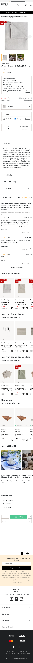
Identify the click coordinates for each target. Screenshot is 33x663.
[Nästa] (30, 36)
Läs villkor (18, 582)
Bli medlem (28, 91)
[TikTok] (21, 599)
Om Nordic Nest (7, 627)
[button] (6, 72)
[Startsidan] (4, 4)
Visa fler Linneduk (8, 500)
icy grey (4, 521)
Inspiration (5, 620)
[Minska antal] (2, 517)
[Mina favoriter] (22, 5)
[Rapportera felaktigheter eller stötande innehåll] (30, 232)
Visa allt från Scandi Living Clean (11, 360)
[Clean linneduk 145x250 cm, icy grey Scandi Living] (16, 36)
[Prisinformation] (9, 98)
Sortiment (5, 614)
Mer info (27, 119)
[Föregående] (3, 36)
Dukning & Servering (6, 16)
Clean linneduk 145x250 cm (9, 17)
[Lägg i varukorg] (12, 308)
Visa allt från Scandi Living (9, 317)
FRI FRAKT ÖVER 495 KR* (18, 1)
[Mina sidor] (18, 5)
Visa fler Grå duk (7, 503)
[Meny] (30, 5)
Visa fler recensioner (16, 267)
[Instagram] (16, 599)
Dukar (26, 16)
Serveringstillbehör (18, 16)
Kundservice (6, 607)
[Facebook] (11, 599)
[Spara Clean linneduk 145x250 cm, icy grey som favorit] (30, 517)
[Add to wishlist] (8, 308)
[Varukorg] (26, 5)
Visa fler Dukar (7, 507)
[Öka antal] (7, 517)
